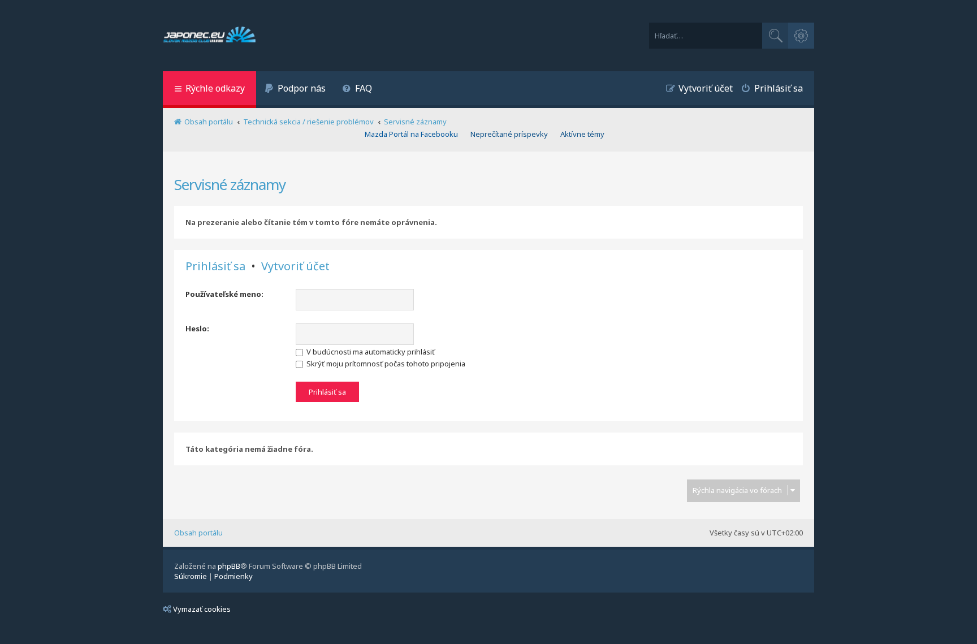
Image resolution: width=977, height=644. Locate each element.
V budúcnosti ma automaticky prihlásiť (370, 352)
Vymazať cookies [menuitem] (202, 609)
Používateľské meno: (224, 294)
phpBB (229, 566)
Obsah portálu (198, 533)
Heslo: (197, 328)
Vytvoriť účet (295, 266)
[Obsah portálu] (209, 36)
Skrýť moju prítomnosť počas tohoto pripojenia (385, 363)
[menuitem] (295, 89)
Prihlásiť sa (215, 266)
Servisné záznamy (230, 184)
